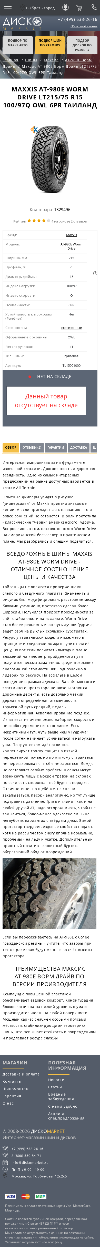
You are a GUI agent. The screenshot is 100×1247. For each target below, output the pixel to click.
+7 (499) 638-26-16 (77, 19)
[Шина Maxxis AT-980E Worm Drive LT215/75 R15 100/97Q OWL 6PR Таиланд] (50, 160)
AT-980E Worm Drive (71, 246)
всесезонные (71, 327)
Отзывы (32, 447)
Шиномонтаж (16, 1088)
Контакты (12, 1081)
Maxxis (71, 235)
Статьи (55, 1086)
